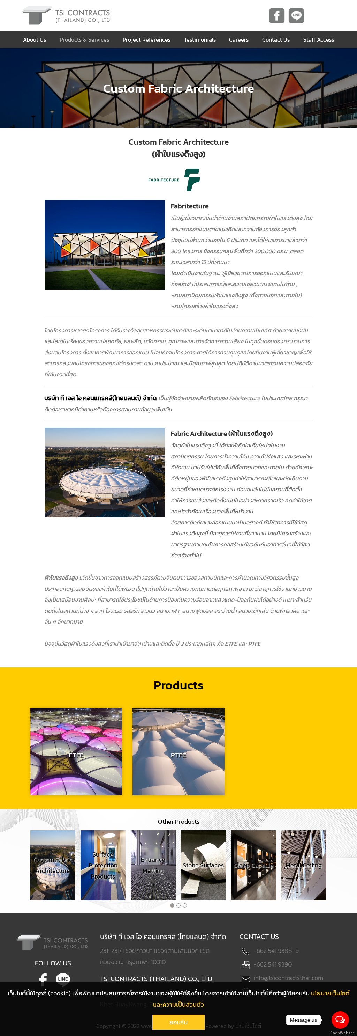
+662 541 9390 (272, 964)
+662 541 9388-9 (276, 950)
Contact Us (276, 39)
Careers (239, 39)
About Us (34, 39)
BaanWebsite (340, 1033)
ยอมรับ (178, 1022)
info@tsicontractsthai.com (288, 978)
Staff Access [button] (318, 39)
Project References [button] (146, 39)
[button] (172, 905)
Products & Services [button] (84, 39)
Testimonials (200, 39)
